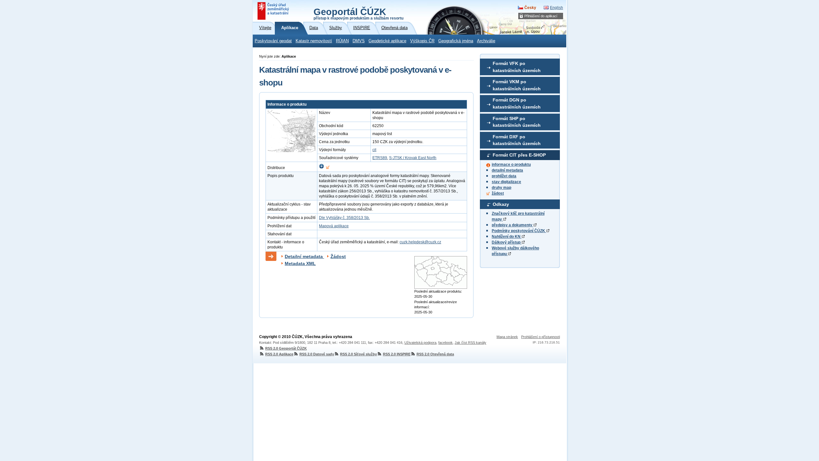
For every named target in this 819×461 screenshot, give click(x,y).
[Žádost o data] (328, 168)
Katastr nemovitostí (314, 41)
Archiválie (486, 41)
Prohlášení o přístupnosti (540, 337)
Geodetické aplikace (387, 41)
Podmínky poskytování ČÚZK (519, 231)
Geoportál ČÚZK (358, 13)
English (556, 7)
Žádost (338, 256)
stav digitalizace (506, 182)
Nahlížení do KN (506, 236)
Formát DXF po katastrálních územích (517, 140)
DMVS (359, 41)
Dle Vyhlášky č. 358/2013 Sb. (344, 217)
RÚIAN (342, 41)
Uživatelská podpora (420, 342)
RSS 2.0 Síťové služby (358, 354)
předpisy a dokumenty (512, 225)
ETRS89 (379, 158)
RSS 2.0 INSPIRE (396, 354)
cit (374, 150)
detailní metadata (507, 170)
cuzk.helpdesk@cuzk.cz (420, 242)
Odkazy (501, 204)
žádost (498, 193)
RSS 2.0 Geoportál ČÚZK (286, 348)
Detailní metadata (304, 256)
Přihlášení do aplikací (540, 16)
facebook (445, 342)
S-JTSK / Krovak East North (412, 158)
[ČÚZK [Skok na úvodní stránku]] (274, 11)
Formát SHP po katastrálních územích (517, 122)
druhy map (501, 187)
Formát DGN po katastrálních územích (517, 103)
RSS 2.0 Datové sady (316, 354)
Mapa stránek (507, 337)
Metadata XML (300, 263)
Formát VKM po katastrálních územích (517, 85)
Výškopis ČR (422, 41)
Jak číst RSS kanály (470, 342)
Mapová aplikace (334, 226)
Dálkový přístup (506, 242)
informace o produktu (511, 164)
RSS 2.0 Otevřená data (435, 354)
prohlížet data (504, 176)
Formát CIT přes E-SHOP (519, 155)
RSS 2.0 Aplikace (279, 354)
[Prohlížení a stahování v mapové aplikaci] (321, 168)
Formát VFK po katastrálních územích (517, 67)
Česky (530, 7)
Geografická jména (455, 41)
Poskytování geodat (273, 41)
